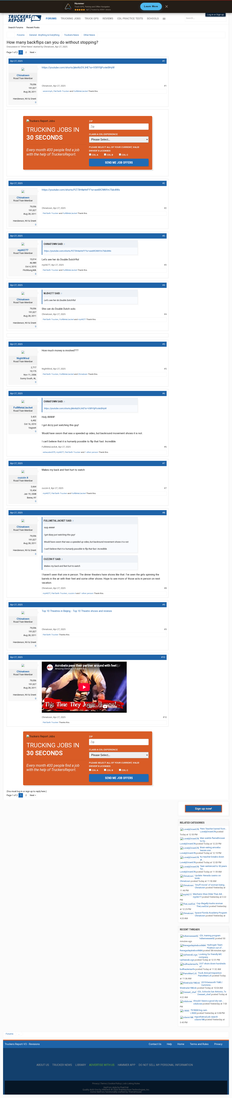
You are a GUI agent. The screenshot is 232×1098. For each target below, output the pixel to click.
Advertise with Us (101, 1065)
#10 (163, 657)
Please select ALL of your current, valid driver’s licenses (114, 149)
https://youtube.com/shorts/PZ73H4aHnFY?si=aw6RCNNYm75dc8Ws (81, 189)
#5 (163, 344)
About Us (43, 1065)
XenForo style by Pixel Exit (116, 1087)
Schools (153, 18)
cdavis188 (199, 1019)
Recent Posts (32, 27)
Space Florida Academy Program (211, 912)
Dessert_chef (204, 994)
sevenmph (47, 91)
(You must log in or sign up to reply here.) (27, 791)
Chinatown (49, 46)
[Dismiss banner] (166, 6)
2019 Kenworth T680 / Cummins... (211, 983)
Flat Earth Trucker (61, 91)
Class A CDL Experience (103, 134)
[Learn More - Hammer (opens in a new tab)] (116, 6)
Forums (51, 18)
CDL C (124, 154)
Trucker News (62, 1065)
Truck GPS (92, 18)
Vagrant (32, 427)
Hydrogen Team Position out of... (215, 946)
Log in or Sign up (215, 14)
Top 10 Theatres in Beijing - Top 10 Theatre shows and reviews (77, 611)
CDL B (109, 154)
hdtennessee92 (207, 938)
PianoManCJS (205, 975)
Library (80, 1065)
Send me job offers (119, 162)
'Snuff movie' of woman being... (210, 885)
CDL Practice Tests (130, 18)
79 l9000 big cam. (199, 1010)
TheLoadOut (203, 906)
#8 (163, 512)
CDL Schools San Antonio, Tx (212, 991)
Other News (26, 46)
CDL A (94, 154)
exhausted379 (49, 452)
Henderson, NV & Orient (24, 98)
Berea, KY (31, 497)
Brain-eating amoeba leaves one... (210, 849)
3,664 (33, 486)
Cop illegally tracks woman (210, 903)
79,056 (33, 84)
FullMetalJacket (81, 91)
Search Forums (15, 27)
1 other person (91, 452)
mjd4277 (23, 250)
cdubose (197, 1003)
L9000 (193, 1013)
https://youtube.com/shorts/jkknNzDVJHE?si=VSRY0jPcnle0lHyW (78, 67)
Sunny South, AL (28, 378)
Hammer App (126, 1065)
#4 (163, 285)
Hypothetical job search (206, 1017)
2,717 (33, 367)
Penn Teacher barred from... (213, 828)
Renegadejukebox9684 (191, 950)
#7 (163, 463)
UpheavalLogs (187, 960)
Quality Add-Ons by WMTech (116, 1089)
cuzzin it (23, 477)
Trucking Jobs (71, 18)
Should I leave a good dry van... (208, 1001)
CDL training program (210, 935)
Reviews (108, 18)
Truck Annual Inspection (210, 973)
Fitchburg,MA (29, 270)
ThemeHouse (134, 1092)
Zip (91, 121)
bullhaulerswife (187, 969)
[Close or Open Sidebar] (217, 35)
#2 (163, 183)
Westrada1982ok (188, 988)
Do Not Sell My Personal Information (166, 1065)
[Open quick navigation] (220, 35)
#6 (163, 393)
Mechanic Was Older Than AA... (208, 894)
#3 (163, 235)
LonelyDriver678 (208, 831)
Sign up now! (203, 808)
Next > (33, 52)
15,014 (33, 259)
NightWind (23, 358)
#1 (163, 61)
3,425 (33, 416)
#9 (163, 604)
